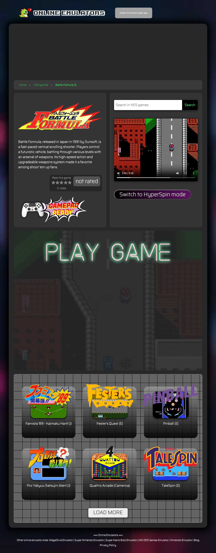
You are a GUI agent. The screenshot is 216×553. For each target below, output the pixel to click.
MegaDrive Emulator (61, 540)
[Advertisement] (108, 55)
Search (190, 105)
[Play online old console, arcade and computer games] (57, 13)
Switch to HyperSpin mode (152, 194)
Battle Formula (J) (65, 85)
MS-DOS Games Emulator (154, 540)
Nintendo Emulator (181, 540)
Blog (196, 540)
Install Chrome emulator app (133, 13)
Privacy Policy (108, 545)
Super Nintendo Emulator (89, 540)
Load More (108, 512)
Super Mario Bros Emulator (121, 540)
